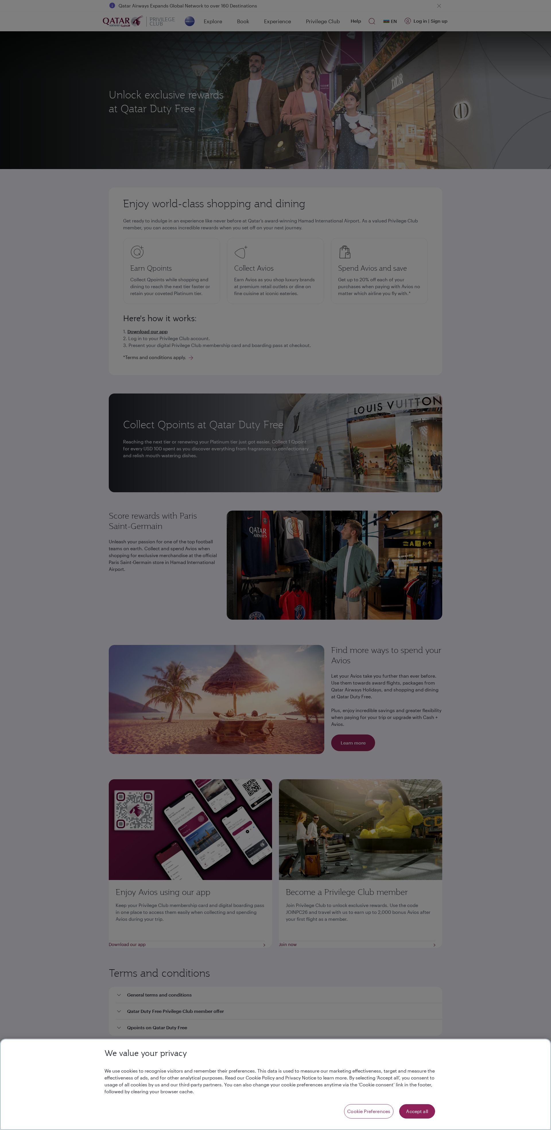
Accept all (417, 1111)
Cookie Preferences (368, 1111)
